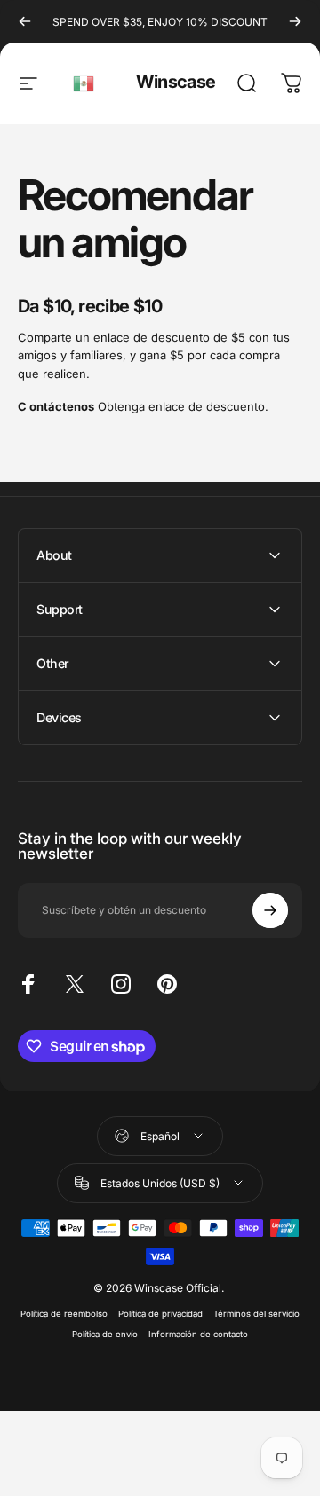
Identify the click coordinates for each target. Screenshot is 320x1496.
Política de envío (105, 1334)
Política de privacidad (160, 1314)
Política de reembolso (64, 1314)
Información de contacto (198, 1334)
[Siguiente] (295, 21)
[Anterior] (24, 21)
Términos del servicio (256, 1314)
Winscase (175, 81)
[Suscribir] (270, 910)
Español (84, 83)
